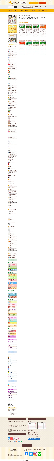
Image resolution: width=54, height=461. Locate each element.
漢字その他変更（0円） (13, 386)
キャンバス (11, 110)
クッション (11, 211)
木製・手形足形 (12, 125)
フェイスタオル (12, 68)
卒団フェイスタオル (13, 99)
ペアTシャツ (12, 228)
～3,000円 (9, 393)
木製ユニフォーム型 (13, 123)
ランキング (27, 10)
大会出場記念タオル (13, 78)
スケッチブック (12, 370)
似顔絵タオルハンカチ (13, 62)
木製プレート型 (12, 121)
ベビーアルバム (12, 105)
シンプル (11, 363)
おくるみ (11, 53)
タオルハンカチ (12, 203)
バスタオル (11, 51)
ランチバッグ (12, 181)
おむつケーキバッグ (13, 129)
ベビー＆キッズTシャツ (13, 148)
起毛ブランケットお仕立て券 (13, 93)
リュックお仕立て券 (13, 90)
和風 (10, 361)
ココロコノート (12, 414)
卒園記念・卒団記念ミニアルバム (13, 108)
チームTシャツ (12, 152)
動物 (10, 357)
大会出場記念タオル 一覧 (27, 15)
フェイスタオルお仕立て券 (13, 88)
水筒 (10, 245)
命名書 (11, 103)
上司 (8, 349)
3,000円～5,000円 (10, 395)
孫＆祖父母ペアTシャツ (13, 160)
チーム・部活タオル (13, 76)
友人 (8, 343)
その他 (11, 378)
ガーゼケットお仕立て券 (13, 83)
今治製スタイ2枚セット (13, 195)
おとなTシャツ (12, 150)
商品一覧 (16, 10)
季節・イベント (12, 376)
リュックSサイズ (12, 187)
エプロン (11, 235)
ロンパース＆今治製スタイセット (13, 192)
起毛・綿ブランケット (13, 55)
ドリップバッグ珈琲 (13, 253)
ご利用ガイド (33, 10)
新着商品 (22, 10)
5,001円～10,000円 (10, 397)
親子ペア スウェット (13, 175)
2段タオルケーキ (12, 137)
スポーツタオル (12, 66)
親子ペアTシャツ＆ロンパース (13, 157)
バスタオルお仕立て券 (13, 85)
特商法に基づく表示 (11, 405)
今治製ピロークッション (13, 214)
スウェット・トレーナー (13, 173)
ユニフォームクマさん (13, 116)
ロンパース (11, 143)
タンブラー (11, 243)
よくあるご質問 (45, 10)
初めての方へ (10, 10)
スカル (11, 374)
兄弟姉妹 (9, 345)
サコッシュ (11, 205)
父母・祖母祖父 (10, 347)
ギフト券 (11, 95)
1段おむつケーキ (12, 131)
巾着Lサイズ (12, 219)
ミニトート (11, 201)
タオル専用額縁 (12, 257)
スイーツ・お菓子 (12, 255)
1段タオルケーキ (12, 135)
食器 (10, 241)
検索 (15, 6)
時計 (10, 359)
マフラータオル (12, 70)
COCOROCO (27, 460)
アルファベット (12, 365)
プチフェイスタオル (13, 57)
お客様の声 (39, 10)
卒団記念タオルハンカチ (13, 74)
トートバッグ (12, 183)
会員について (10, 404)
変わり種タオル (12, 64)
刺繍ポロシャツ (12, 168)
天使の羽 (11, 372)
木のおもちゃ (12, 249)
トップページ (21, 15)
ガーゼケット (12, 49)
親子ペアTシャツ (12, 154)
